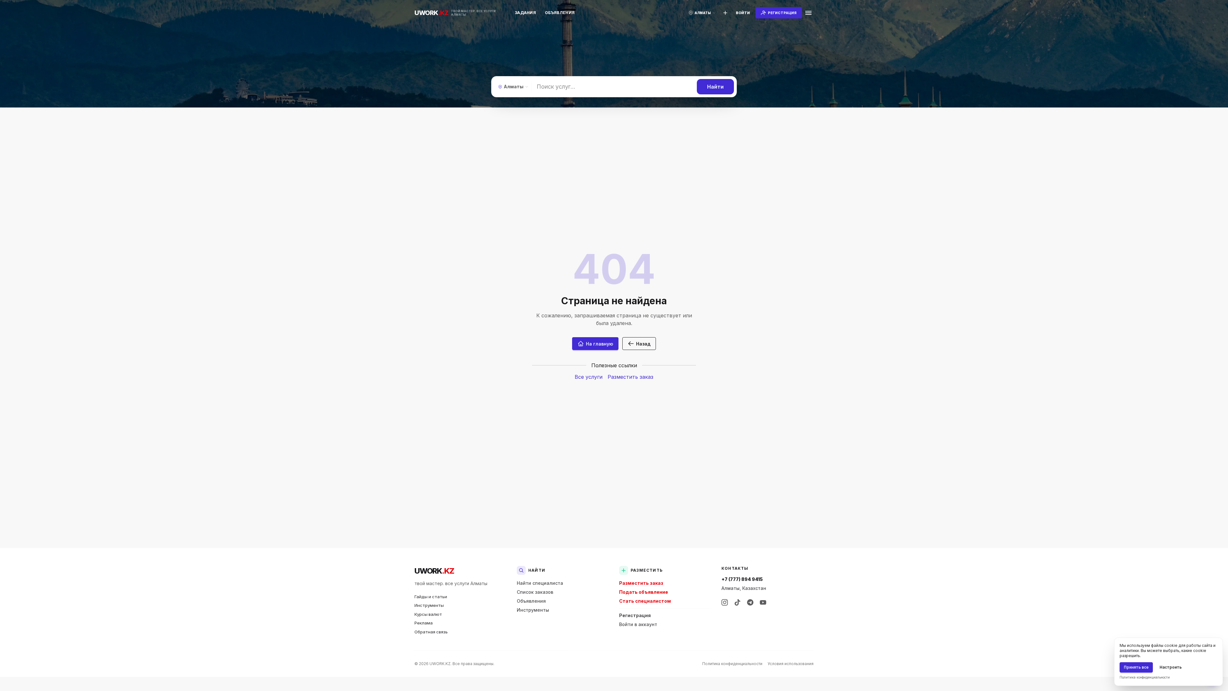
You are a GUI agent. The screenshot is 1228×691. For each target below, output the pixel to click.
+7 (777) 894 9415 (742, 579)
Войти (743, 13)
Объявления (560, 12)
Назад (643, 343)
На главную (599, 343)
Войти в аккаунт (638, 624)
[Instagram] (724, 602)
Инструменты (429, 605)
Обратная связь (431, 631)
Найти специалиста (540, 583)
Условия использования (790, 663)
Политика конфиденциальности (732, 663)
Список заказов (535, 592)
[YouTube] (763, 602)
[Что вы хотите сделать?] (725, 13)
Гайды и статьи (430, 596)
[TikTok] (737, 602)
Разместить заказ (630, 377)
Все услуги (588, 377)
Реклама (423, 622)
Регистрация (635, 615)
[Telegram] (750, 602)
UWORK (434, 571)
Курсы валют (428, 614)
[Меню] (808, 13)
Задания (525, 12)
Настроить (1171, 667)
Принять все (1136, 667)
